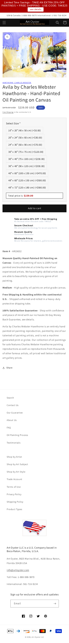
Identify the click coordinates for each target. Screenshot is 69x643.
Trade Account (14, 479)
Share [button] (9, 367)
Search (10, 397)
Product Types (14, 509)
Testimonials (13, 442)
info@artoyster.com (18, 570)
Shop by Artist (14, 456)
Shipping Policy (15, 501)
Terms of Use (14, 486)
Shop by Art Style (16, 471)
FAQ (9, 427)
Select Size (13, 123)
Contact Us (13, 405)
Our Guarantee (15, 412)
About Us (12, 420)
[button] (4, 22)
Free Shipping (8, 112)
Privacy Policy (14, 494)
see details (36, 9)
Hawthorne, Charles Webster (17, 82)
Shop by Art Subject (17, 464)
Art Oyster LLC (38, 637)
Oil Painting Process (17, 435)
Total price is (20, 195)
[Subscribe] (55, 603)
